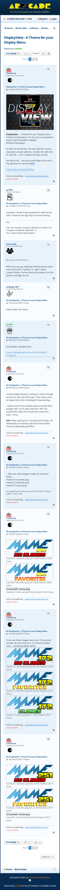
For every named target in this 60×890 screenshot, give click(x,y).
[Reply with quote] (48, 69)
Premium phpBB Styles (39, 877)
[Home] (30, 7)
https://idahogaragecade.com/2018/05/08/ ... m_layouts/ (27, 354)
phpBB (19, 885)
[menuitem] (28, 19)
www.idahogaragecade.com (36, 176)
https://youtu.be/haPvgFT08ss (20, 169)
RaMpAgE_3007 (12, 287)
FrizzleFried (11, 73)
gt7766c (9, 190)
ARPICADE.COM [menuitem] (16, 18)
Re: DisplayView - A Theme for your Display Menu (26, 203)
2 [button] (33, 59)
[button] (36, 59)
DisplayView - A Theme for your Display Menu (28, 40)
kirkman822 (11, 244)
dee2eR (18, 48)
